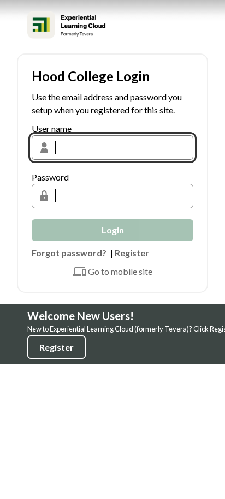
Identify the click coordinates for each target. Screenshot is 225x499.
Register (56, 347)
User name (52, 128)
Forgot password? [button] (69, 253)
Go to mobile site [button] (120, 271)
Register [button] (132, 253)
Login (113, 230)
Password (50, 177)
